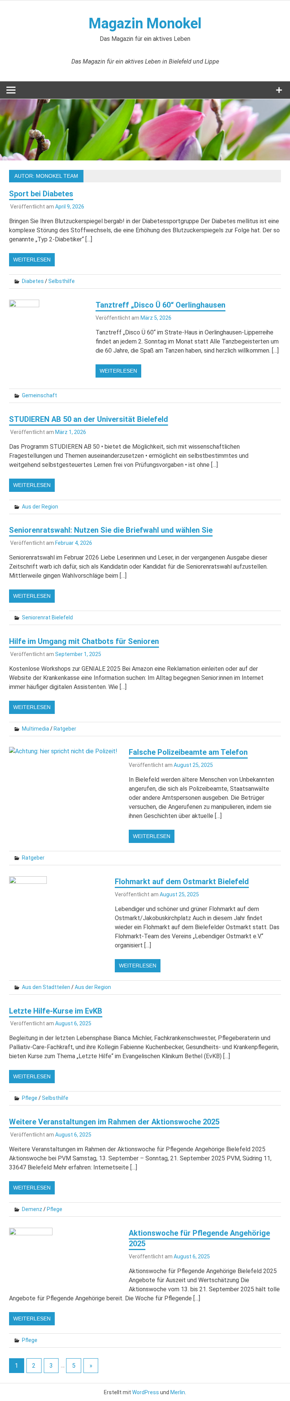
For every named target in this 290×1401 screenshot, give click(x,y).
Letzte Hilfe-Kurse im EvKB (55, 1010)
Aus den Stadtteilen (46, 987)
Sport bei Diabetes (41, 193)
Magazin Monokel (145, 23)
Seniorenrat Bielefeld (47, 617)
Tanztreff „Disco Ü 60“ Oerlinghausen (160, 304)
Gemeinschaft (39, 395)
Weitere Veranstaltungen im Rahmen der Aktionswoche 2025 (114, 1121)
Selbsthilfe (61, 281)
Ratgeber (65, 729)
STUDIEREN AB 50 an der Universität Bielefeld (88, 419)
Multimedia (35, 729)
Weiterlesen (32, 260)
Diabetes (33, 281)
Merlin (177, 1392)
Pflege (29, 1098)
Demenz (32, 1209)
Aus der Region (40, 507)
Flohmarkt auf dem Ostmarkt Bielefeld (182, 881)
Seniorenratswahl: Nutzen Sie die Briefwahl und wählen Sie (111, 530)
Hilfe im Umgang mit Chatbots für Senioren (84, 641)
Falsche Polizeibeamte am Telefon (188, 752)
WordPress (145, 1392)
